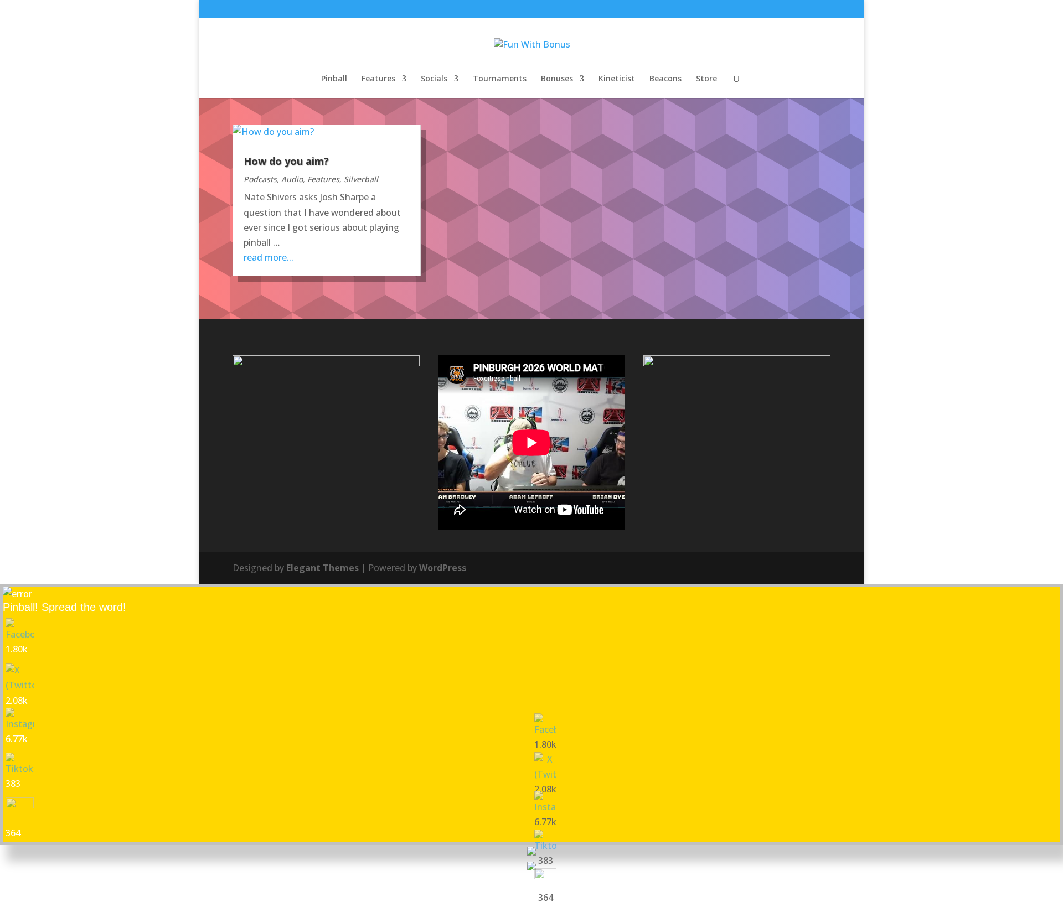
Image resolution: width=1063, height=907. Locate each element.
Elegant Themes (322, 568)
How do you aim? (286, 161)
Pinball (334, 79)
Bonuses (557, 79)
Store (706, 79)
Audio (292, 179)
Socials (434, 79)
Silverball (361, 179)
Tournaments (500, 79)
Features (378, 79)
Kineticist (616, 79)
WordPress (442, 568)
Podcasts (260, 179)
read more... (268, 257)
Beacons (665, 79)
